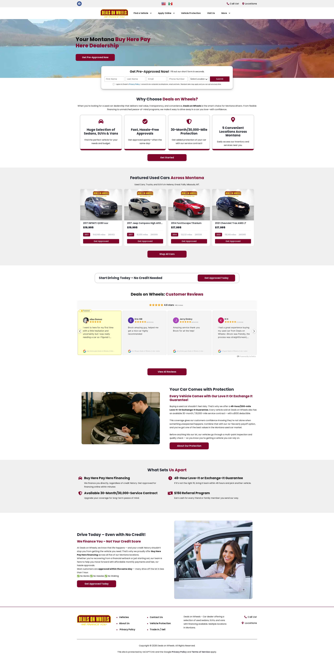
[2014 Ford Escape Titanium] (189, 217)
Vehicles (124, 617)
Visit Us (211, 13)
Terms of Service (201, 651)
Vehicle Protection (191, 13)
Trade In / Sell (157, 629)
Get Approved (101, 241)
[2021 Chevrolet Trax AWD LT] (233, 217)
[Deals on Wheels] (114, 13)
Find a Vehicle (141, 13)
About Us (124, 623)
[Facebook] (79, 3)
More (224, 13)
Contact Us (156, 617)
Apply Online (164, 13)
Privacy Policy (134, 84)
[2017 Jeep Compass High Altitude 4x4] (145, 217)
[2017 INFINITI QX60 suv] (101, 217)
